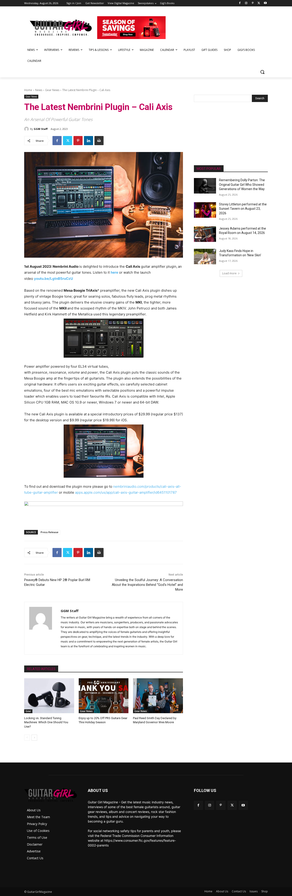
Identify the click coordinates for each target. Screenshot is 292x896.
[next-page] (34, 738)
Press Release (49, 532)
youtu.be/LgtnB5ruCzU (53, 278)
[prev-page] (27, 738)
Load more (229, 273)
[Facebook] (239, 3)
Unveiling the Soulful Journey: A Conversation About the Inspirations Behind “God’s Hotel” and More (147, 585)
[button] (262, 71)
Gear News (52, 90)
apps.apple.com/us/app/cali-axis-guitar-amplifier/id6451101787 (126, 492)
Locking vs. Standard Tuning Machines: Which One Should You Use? (46, 722)
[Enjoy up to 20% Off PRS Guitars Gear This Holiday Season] (104, 695)
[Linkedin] (88, 140)
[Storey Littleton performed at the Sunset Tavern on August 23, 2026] (205, 210)
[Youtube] (265, 3)
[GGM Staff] (27, 129)
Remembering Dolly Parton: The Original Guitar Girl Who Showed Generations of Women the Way (242, 184)
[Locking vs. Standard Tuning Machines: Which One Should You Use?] (49, 695)
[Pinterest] (252, 3)
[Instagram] (246, 3)
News (38, 90)
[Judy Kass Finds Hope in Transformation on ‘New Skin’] (205, 256)
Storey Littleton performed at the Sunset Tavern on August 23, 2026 (243, 208)
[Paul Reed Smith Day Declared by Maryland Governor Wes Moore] (158, 695)
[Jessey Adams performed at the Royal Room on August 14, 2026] (205, 234)
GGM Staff (41, 129)
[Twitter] (258, 3)
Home (28, 90)
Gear (28, 711)
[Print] (99, 140)
